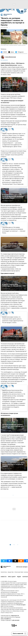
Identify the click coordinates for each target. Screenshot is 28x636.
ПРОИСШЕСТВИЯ (18, 572)
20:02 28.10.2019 (4, 27)
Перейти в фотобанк (22, 45)
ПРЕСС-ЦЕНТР (12, 577)
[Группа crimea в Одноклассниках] (21, 560)
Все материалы (4, 60)
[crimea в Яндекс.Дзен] (15, 560)
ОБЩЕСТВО (11, 572)
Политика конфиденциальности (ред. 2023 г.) (12, 594)
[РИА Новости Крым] (6, 14)
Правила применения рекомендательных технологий (12, 596)
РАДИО (19, 577)
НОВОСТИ (3, 577)
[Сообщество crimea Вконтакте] (9, 560)
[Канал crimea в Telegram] (3, 560)
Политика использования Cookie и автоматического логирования (10, 591)
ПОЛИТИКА (4, 572)
